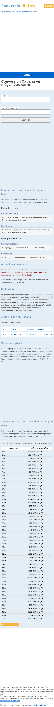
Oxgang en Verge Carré (11, 334)
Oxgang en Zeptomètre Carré (40, 334)
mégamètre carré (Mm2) (10, 108)
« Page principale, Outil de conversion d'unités (18, 12)
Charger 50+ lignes (10, 625)
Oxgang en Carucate (36, 329)
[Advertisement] (27, 42)
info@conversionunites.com (10, 701)
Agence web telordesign (37, 705)
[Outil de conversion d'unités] (18, 5)
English (48, 6)
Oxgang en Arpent (9, 329)
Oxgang (4, 96)
